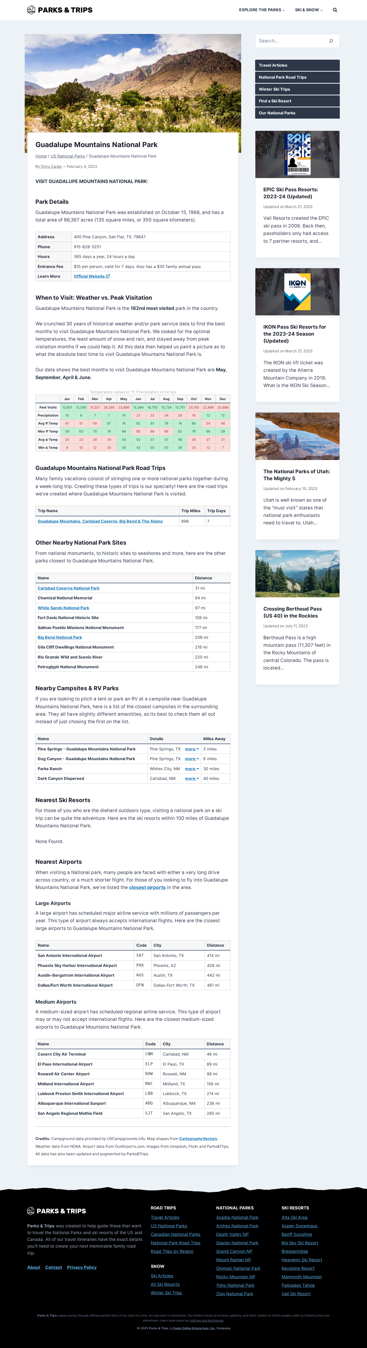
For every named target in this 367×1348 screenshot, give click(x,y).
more (190, 748)
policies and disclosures (206, 1320)
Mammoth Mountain (302, 1276)
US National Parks (169, 1225)
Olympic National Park (238, 1268)
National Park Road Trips (283, 77)
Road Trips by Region (172, 1251)
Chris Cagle (51, 166)
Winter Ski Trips (274, 89)
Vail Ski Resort (296, 1293)
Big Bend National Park (60, 637)
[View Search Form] (335, 9)
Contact (53, 1267)
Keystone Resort (298, 1268)
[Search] (331, 41)
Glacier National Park (237, 1242)
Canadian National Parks (175, 1234)
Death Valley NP (232, 1234)
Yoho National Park (235, 1285)
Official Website (90, 276)
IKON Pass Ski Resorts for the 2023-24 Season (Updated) (294, 334)
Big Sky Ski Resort (300, 1242)
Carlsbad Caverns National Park (68, 588)
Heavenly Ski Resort (302, 1259)
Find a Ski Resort (275, 100)
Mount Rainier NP (233, 1259)
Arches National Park (237, 1225)
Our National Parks (277, 112)
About (33, 1267)
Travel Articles (273, 65)
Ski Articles (162, 1275)
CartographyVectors (198, 1138)
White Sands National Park (63, 607)
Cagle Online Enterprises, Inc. (194, 1328)
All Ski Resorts (165, 1284)
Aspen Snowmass (300, 1225)
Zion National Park (234, 1293)
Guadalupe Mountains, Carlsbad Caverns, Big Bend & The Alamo (100, 521)
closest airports (147, 887)
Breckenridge (295, 1251)
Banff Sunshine (297, 1234)
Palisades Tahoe (298, 1285)
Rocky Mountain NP (235, 1276)
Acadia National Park (237, 1217)
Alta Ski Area (295, 1217)
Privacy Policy (82, 1267)
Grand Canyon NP (234, 1251)
